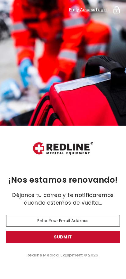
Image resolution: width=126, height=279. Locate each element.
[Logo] (63, 149)
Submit (63, 237)
